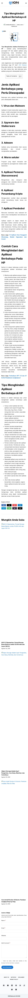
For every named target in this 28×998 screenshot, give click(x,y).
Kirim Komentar (7, 967)
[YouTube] (16, 989)
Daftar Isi (13, 977)
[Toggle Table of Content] (19, 76)
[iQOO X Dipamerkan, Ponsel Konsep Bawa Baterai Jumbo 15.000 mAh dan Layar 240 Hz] (14, 581)
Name (3, 920)
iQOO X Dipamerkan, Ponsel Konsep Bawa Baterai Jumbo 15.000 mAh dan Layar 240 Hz (13, 644)
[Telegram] (3, 508)
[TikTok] (24, 985)
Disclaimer (21, 977)
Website (3, 935)
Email (3, 928)
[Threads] (20, 508)
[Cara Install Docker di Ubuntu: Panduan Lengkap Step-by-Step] (14, 838)
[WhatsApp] (9, 508)
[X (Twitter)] (9, 505)
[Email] (14, 508)
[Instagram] (7, 985)
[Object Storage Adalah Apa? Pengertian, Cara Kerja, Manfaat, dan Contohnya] (14, 710)
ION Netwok (23, 65)
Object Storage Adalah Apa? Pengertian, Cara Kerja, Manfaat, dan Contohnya (13, 773)
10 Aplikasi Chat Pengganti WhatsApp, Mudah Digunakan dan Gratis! (14, 237)
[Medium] (20, 985)
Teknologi (14, 26)
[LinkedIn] (20, 505)
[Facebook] (3, 505)
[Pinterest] (14, 505)
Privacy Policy (14, 979)
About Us (6, 977)
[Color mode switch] (26, 3)
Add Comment (5, 943)
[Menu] (2, 3)
